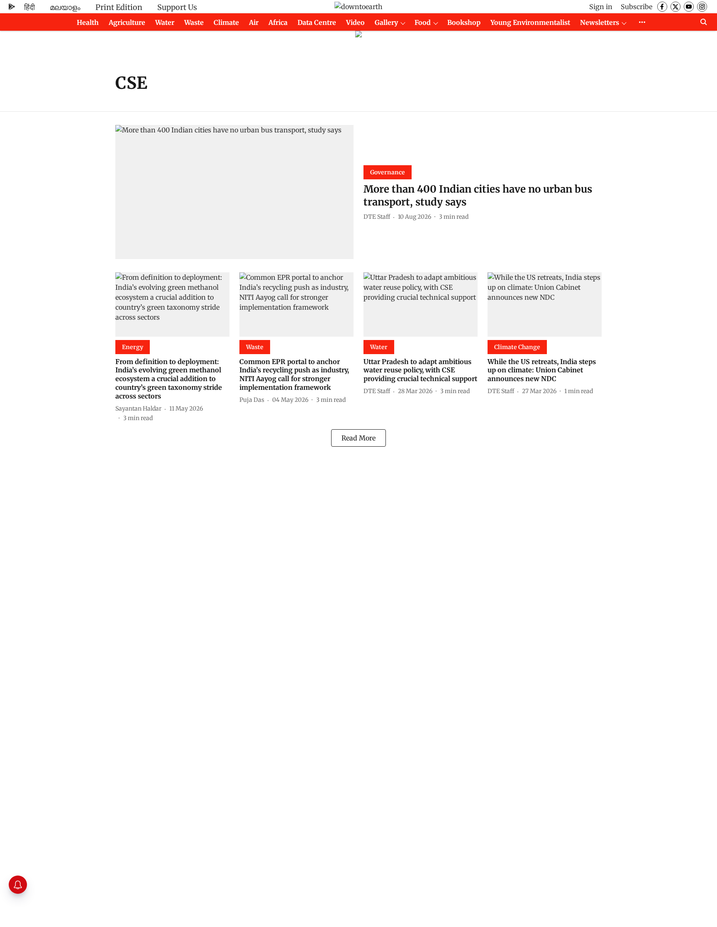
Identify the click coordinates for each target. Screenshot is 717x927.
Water (164, 22)
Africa (278, 22)
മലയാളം (65, 7)
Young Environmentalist (530, 22)
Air (254, 22)
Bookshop (463, 22)
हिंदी (29, 7)
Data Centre (317, 22)
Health (88, 22)
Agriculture (127, 22)
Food (423, 22)
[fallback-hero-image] (234, 192)
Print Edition (118, 7)
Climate (226, 22)
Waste (194, 22)
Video (355, 22)
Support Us (177, 7)
